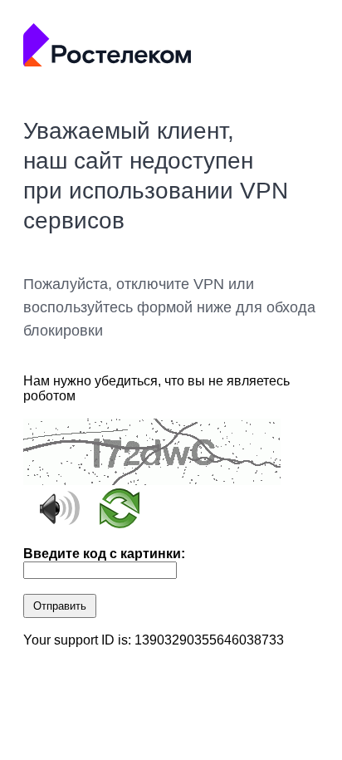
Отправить (59, 606)
